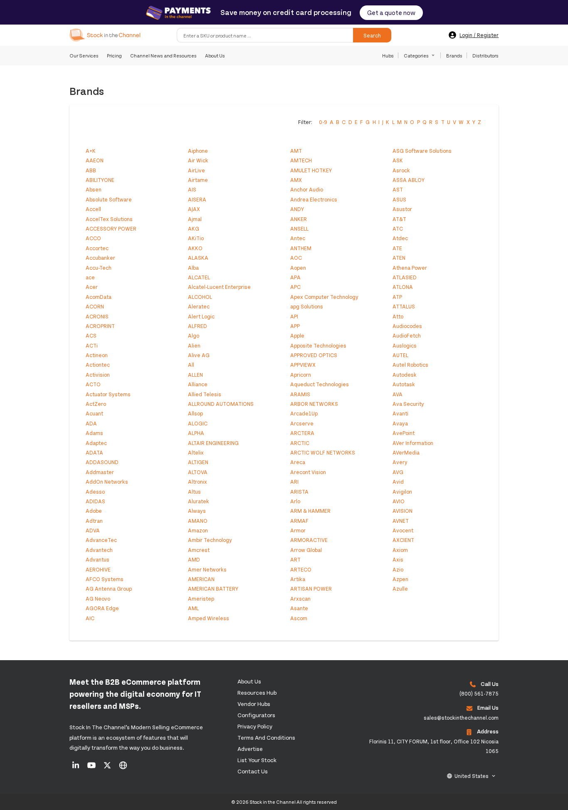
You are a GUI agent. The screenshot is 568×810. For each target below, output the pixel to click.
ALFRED (197, 326)
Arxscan (300, 598)
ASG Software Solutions (422, 150)
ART (295, 559)
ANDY (297, 209)
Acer (92, 286)
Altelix (196, 452)
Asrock (401, 170)
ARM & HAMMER (310, 510)
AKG (193, 228)
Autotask (404, 384)
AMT (296, 150)
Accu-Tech (98, 267)
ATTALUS (404, 306)
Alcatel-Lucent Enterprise (219, 286)
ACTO (93, 384)
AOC (296, 257)
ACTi (92, 345)
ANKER (298, 219)
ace (90, 277)
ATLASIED (405, 277)
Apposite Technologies (318, 345)
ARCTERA (302, 433)
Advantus (97, 559)
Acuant (94, 413)
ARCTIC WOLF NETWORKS (322, 452)
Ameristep (201, 598)
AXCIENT (403, 540)
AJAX (194, 209)
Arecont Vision (308, 472)
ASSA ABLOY (409, 179)
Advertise (250, 748)
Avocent (403, 530)
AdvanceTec (101, 540)
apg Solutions (306, 306)
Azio (398, 569)
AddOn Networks (107, 481)
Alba (193, 267)
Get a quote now (391, 12)
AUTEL (400, 355)
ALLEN (195, 374)
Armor (298, 530)
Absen (93, 189)
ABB (91, 170)
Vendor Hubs (253, 703)
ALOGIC (197, 423)
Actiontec (98, 364)
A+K (91, 150)
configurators (256, 714)
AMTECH (301, 160)
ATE (397, 248)
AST (398, 189)
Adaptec (96, 443)
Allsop (195, 413)
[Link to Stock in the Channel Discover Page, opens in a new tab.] (123, 768)
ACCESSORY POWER (111, 228)
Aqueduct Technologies (319, 384)
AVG (398, 472)
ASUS (399, 199)
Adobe (94, 510)
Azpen (400, 579)
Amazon (198, 530)
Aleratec (199, 306)
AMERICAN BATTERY (213, 588)
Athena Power (410, 267)
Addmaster (100, 472)
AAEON (95, 160)
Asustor (402, 209)
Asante (299, 608)
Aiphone (198, 150)
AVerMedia (406, 452)
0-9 (323, 122)
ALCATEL (199, 277)
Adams (94, 433)
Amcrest (199, 550)
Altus (194, 491)
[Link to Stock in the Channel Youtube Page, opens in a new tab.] (92, 768)
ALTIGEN (198, 462)
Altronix (197, 481)
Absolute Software (109, 199)
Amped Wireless (208, 618)
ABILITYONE (100, 179)
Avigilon (402, 491)
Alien (194, 345)
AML (193, 608)
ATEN (399, 257)
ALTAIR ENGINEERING (213, 443)
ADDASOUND (102, 462)
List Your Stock (257, 759)
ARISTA (299, 491)
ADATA (94, 452)
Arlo (295, 501)
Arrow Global (306, 550)
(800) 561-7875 (479, 693)
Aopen (298, 267)
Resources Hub (257, 692)
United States (471, 776)
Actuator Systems (108, 394)
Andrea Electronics (313, 199)
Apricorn (300, 374)
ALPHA (196, 433)
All (191, 364)
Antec (297, 238)
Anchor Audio (306, 189)
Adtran (94, 520)
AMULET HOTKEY (311, 170)
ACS (91, 335)
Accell (93, 209)
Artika (297, 579)
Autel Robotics (410, 364)
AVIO (399, 501)
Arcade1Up (304, 413)
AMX (296, 179)
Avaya (400, 423)
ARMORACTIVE (309, 540)
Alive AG (199, 355)
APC (295, 286)
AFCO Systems (104, 579)
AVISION (402, 510)
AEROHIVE (98, 569)
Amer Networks (207, 569)
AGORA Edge (102, 608)
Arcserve (302, 423)
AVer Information (413, 443)
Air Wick (198, 160)
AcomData (98, 296)
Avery (400, 462)
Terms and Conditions (266, 737)
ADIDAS (95, 501)
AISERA (197, 199)
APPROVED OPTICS (313, 355)
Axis (398, 559)
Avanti (400, 413)
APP (295, 326)
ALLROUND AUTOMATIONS (221, 403)
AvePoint (404, 433)
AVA (398, 394)
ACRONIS (97, 316)
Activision (98, 374)
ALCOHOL (200, 296)
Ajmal (195, 219)
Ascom (298, 618)
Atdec (400, 238)
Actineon (97, 355)
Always (197, 510)
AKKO (195, 248)
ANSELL (299, 228)
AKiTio (196, 238)
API (294, 316)
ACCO (93, 238)
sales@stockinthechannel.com (461, 717)
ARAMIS (300, 394)
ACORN (95, 306)
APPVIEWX (303, 364)
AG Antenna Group (109, 588)
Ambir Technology (210, 540)
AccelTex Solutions (109, 219)
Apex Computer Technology (324, 296)
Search (372, 35)
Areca (297, 462)
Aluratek (198, 501)
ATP (397, 296)
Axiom (400, 550)
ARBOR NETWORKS (314, 403)
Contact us (252, 771)
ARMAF (299, 520)
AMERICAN (201, 579)
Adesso (95, 491)
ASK (398, 160)
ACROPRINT (100, 326)
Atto (398, 316)
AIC (90, 618)
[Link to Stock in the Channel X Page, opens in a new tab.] (108, 768)
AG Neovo (98, 598)
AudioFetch (407, 335)
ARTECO (300, 569)
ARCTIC (299, 443)
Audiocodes (407, 326)
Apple (297, 335)
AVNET (401, 520)
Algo (193, 335)
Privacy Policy (254, 726)
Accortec (97, 248)
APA (295, 277)
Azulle (400, 588)
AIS (192, 189)
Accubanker (100, 257)
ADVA (93, 530)
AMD (194, 559)
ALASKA (198, 257)
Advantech (99, 550)
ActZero (96, 403)
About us (249, 681)
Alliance (197, 384)
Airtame (198, 179)
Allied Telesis (204, 394)
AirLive (196, 170)
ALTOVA (197, 472)
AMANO (197, 520)
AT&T (399, 219)
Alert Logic (201, 316)
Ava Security (408, 403)
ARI (294, 481)
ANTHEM (300, 248)
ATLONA (403, 286)
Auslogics (405, 345)
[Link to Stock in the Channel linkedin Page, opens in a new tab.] (76, 768)
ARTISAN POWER (311, 588)
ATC (398, 228)
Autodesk (405, 374)
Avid (398, 481)
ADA (91, 423)
